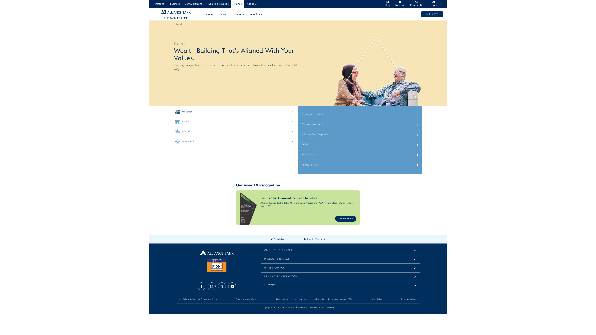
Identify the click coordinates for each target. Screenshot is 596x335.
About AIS (256, 14)
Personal (160, 4)
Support (269, 285)
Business (175, 4)
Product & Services (276, 259)
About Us (252, 4)
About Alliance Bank (278, 250)
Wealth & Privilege (218, 4)
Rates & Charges (275, 267)
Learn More (346, 218)
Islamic (238, 4)
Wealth (239, 14)
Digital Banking (194, 4)
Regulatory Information (280, 276)
